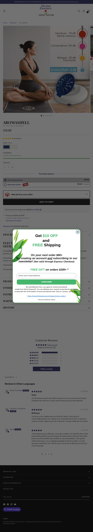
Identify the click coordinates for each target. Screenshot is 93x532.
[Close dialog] (78, 232)
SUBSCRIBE (46, 282)
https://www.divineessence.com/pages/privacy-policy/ (46, 296)
